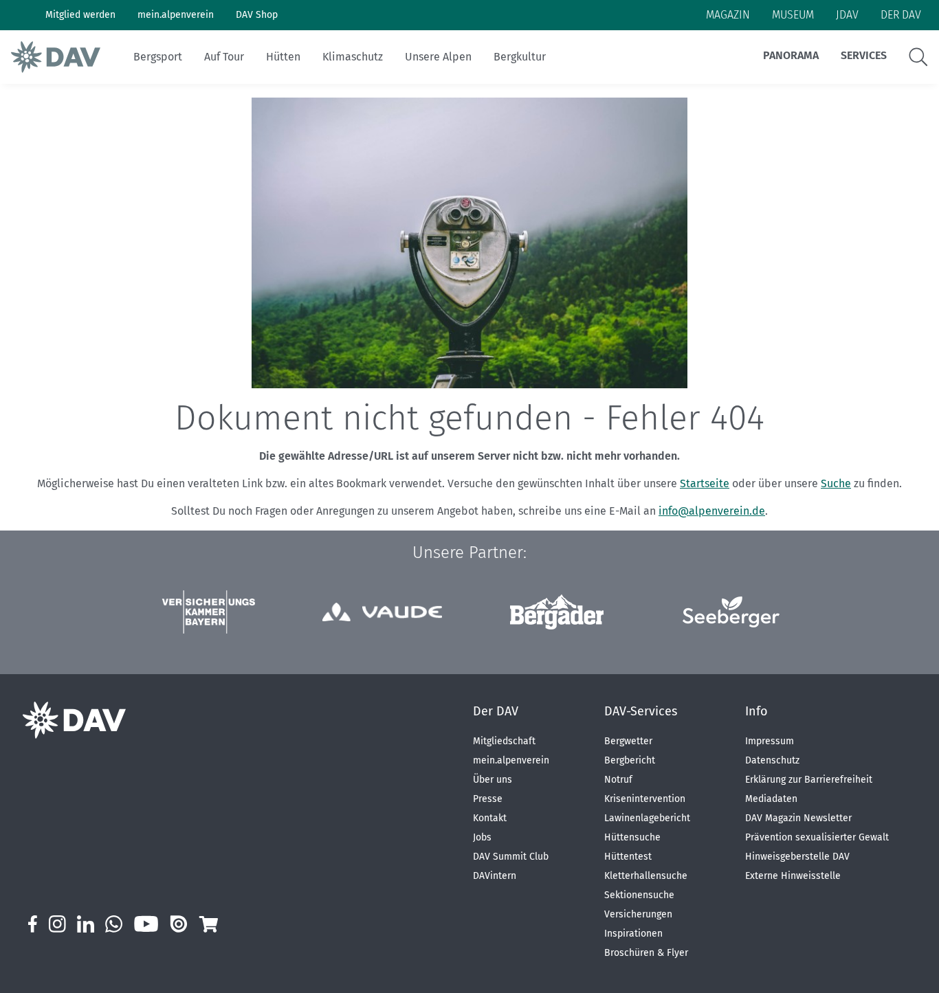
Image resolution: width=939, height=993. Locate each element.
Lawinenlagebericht (647, 818)
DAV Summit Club (511, 856)
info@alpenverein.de (712, 510)
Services (864, 55)
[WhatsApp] (113, 924)
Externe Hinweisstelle (793, 876)
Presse (487, 799)
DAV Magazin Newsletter (798, 818)
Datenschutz (772, 760)
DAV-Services (640, 711)
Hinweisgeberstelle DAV (797, 856)
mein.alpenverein (511, 760)
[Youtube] (146, 924)
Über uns (492, 779)
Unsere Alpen (438, 56)
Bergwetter (628, 741)
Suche (836, 483)
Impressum (769, 741)
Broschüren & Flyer (646, 953)
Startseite (704, 483)
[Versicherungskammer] (208, 612)
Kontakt (490, 818)
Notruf (618, 779)
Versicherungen (638, 914)
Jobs (482, 837)
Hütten (283, 56)
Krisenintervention (644, 799)
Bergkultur (520, 56)
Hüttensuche (632, 837)
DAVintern (494, 876)
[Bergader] (557, 611)
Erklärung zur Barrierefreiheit (808, 779)
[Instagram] (57, 924)
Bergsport (157, 56)
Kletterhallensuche (645, 876)
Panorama (791, 55)
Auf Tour (224, 56)
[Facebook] (32, 924)
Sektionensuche (639, 895)
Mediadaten (771, 799)
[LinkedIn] (85, 924)
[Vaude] (382, 612)
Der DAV (495, 711)
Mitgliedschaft (504, 741)
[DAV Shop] (208, 924)
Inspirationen (633, 933)
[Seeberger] (731, 611)
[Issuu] (179, 924)
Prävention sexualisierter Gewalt (817, 837)
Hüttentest (628, 856)
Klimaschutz (352, 56)
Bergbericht (629, 760)
